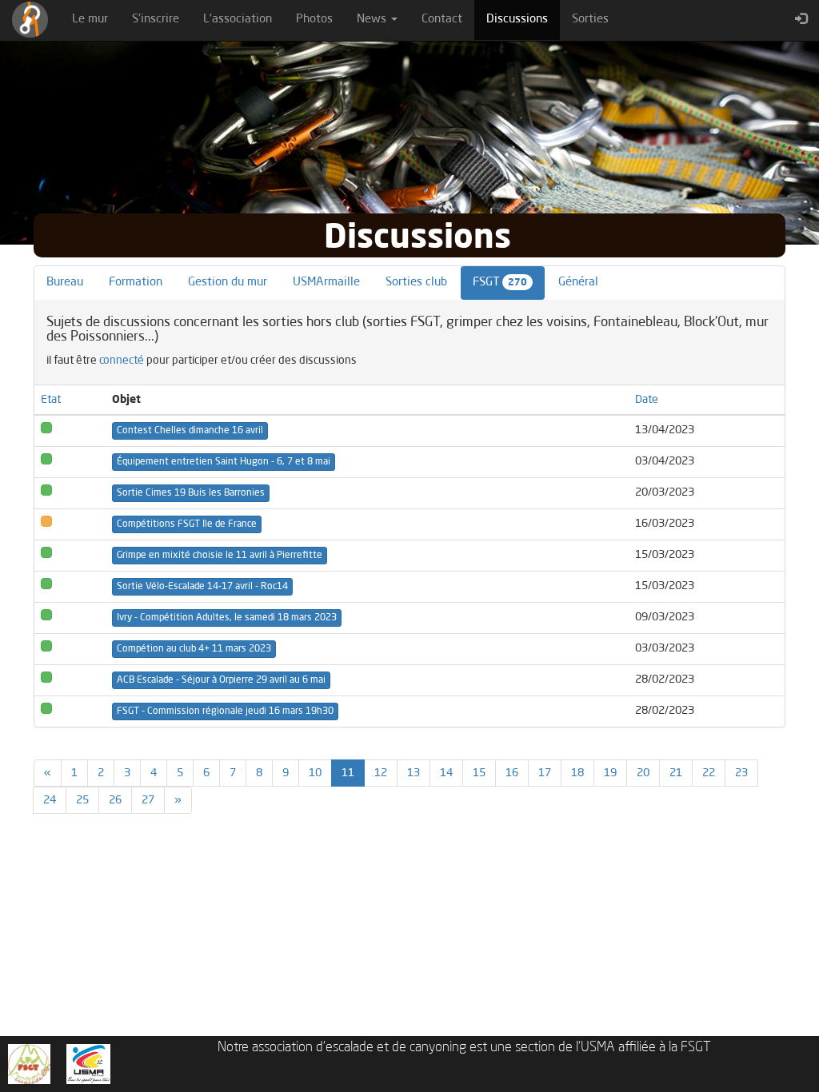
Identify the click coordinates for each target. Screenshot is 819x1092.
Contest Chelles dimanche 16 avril (190, 431)
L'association (237, 20)
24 (49, 800)
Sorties (590, 20)
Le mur (90, 20)
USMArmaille (326, 283)
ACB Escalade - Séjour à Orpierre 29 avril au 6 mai (221, 680)
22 (708, 773)
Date (646, 399)
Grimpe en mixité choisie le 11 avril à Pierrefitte (219, 555)
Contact (441, 20)
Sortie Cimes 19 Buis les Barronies (191, 493)
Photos (314, 20)
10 (315, 773)
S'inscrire (155, 20)
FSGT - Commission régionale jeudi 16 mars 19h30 (225, 711)
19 (610, 773)
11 (353, 773)
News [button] (373, 20)
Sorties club (416, 283)
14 (446, 773)
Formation (135, 283)
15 (479, 773)
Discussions (523, 19)
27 (148, 800)
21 (675, 773)
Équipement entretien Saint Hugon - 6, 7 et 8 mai (223, 462)
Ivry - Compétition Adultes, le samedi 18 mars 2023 (227, 618)
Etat (51, 399)
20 (643, 773)
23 (741, 773)
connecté (121, 360)
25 (82, 800)
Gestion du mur (227, 283)
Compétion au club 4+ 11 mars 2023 (194, 649)
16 (511, 773)
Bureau (64, 283)
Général (578, 283)
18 (577, 773)
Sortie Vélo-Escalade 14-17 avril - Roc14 (202, 587)
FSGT (500, 283)
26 (115, 800)
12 (380, 773)
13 (413, 773)
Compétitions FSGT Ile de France (187, 524)
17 (544, 773)
